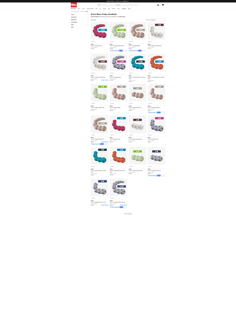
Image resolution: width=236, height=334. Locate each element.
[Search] (99, 5)
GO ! (128, 1)
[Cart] (163, 5)
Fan (100, 8)
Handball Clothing (90, 8)
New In (79, 8)
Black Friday (76, 11)
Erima (92, 44)
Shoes (83, 8)
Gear (109, 8)
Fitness (118, 8)
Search (118, 5)
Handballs (82, 11)
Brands (129, 8)
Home (72, 11)
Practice (113, 8)
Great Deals (73, 8)
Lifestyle (104, 8)
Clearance (124, 8)
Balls (96, 8)
